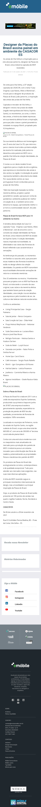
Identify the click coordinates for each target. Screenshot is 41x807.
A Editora (8, 712)
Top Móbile (8, 765)
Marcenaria (8, 747)
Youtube (18, 611)
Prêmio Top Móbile (10, 714)
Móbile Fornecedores (11, 760)
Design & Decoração (11, 745)
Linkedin (18, 604)
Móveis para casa (10, 767)
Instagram (19, 598)
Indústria (7, 742)
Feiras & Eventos (10, 751)
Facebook (19, 591)
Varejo (7, 749)
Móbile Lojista (9, 763)
